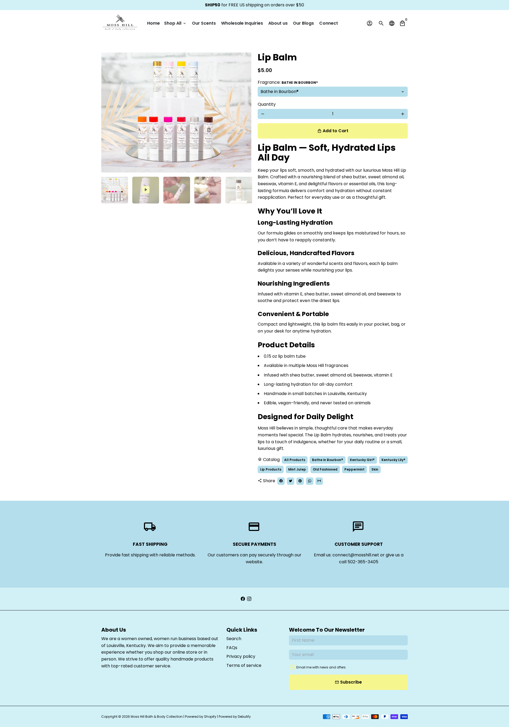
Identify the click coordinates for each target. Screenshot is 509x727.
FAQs (231, 648)
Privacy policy (240, 656)
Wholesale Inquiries (242, 23)
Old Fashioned (325, 469)
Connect (328, 23)
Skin (374, 469)
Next (244, 113)
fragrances (336, 365)
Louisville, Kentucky (126, 645)
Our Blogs (303, 23)
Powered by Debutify (235, 716)
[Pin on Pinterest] (300, 481)
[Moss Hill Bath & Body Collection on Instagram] (249, 599)
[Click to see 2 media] (145, 190)
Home (153, 23)
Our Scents (204, 23)
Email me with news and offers (321, 667)
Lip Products (270, 469)
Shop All (175, 23)
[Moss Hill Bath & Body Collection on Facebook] (243, 599)
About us (278, 23)
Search (233, 639)
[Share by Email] (319, 481)
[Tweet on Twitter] (290, 481)
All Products (294, 460)
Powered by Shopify (200, 716)
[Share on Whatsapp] (309, 481)
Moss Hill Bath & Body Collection (157, 716)
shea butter (302, 375)
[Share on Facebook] (281, 481)
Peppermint (354, 469)
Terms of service (243, 665)
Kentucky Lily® (393, 460)
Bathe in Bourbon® (327, 460)
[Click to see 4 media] (207, 190)
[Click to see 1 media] (114, 190)
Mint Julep (297, 469)
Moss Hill (391, 170)
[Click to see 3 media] (176, 190)
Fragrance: (288, 82)
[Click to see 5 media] (238, 190)
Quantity (267, 104)
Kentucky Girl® (362, 460)
